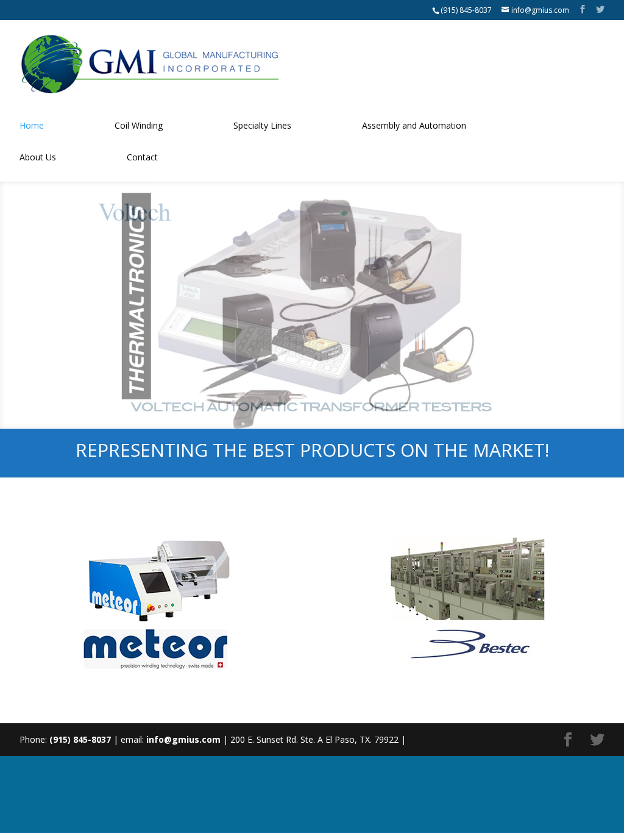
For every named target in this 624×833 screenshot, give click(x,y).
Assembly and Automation (414, 125)
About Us (38, 157)
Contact (142, 157)
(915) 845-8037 (466, 10)
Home (32, 125)
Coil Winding (139, 125)
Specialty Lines (262, 125)
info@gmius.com (183, 739)
